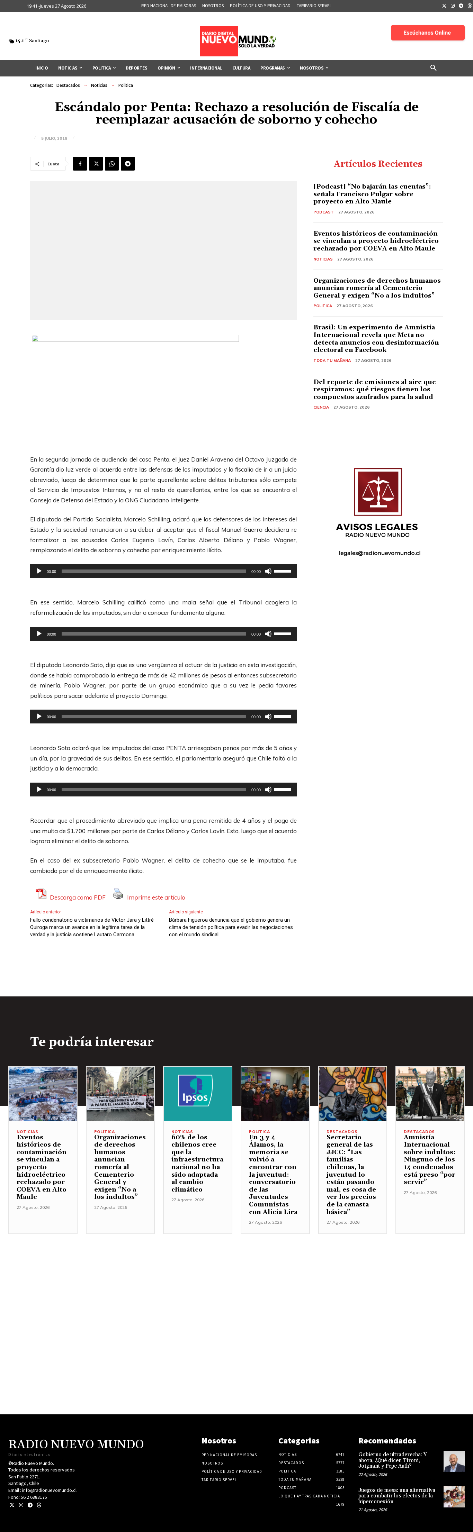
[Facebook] (80, 164)
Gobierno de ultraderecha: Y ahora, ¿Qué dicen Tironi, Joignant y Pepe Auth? (392, 1460)
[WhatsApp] (112, 164)
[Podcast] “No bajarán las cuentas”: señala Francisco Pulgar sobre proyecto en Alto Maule (372, 194)
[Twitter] (444, 6)
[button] (433, 68)
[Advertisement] (236, 1282)
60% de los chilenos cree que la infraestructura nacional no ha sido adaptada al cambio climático (197, 1163)
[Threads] (39, 1505)
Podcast (323, 212)
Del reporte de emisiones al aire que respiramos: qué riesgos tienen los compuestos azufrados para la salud (374, 389)
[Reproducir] (39, 571)
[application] (163, 571)
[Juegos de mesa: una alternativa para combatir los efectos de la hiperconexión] (454, 1496)
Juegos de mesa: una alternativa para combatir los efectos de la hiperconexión (396, 1496)
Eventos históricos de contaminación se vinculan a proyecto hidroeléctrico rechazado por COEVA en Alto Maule (376, 241)
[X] (96, 164)
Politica (125, 85)
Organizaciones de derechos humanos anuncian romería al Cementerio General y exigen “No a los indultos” (377, 288)
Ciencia (321, 407)
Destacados (68, 85)
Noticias (99, 85)
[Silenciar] (268, 571)
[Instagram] (452, 6)
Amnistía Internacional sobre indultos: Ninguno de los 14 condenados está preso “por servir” (430, 1159)
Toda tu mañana (332, 360)
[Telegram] (461, 6)
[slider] (283, 570)
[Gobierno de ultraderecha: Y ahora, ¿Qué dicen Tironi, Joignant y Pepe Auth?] (454, 1461)
